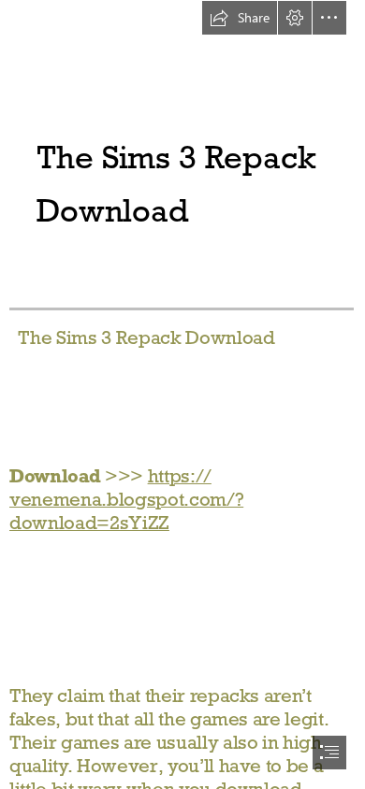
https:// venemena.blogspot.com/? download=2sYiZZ (126, 499)
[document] (182, 394)
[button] (239, 18)
